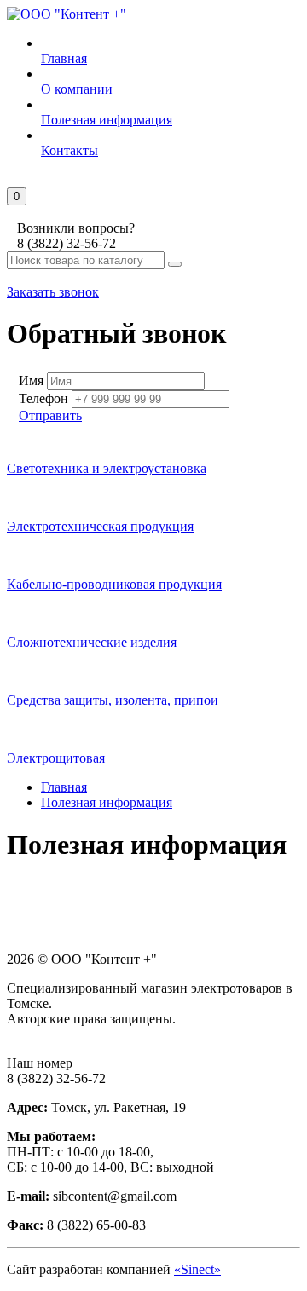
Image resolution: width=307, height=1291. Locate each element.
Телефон (43, 398)
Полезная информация (106, 802)
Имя (31, 380)
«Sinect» (197, 1269)
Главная (64, 787)
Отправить (50, 415)
